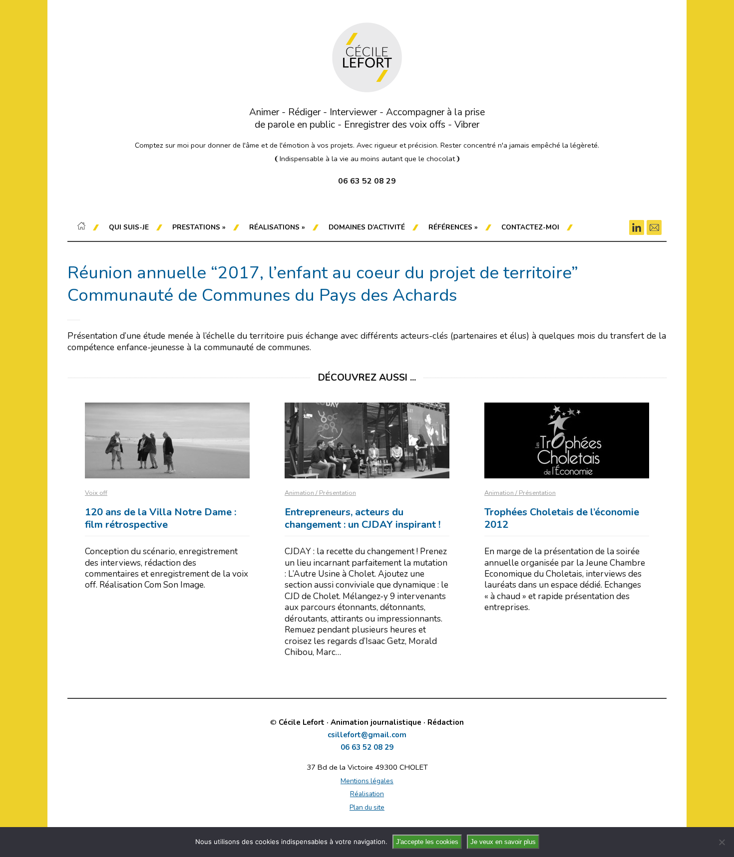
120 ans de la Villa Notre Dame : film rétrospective (160, 518)
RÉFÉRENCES (453, 227)
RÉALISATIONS (277, 227)
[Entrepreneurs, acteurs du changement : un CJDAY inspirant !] (367, 440)
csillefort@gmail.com (367, 735)
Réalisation (367, 794)
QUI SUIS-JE (129, 227)
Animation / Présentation (320, 492)
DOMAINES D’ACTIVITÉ (367, 227)
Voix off (96, 492)
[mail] (654, 227)
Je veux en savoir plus (503, 842)
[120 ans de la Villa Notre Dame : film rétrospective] (167, 440)
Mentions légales (367, 781)
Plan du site (367, 807)
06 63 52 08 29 (367, 747)
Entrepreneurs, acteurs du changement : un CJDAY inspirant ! (362, 518)
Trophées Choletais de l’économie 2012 (561, 518)
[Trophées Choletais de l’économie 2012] (566, 440)
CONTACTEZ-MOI (530, 227)
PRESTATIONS (199, 227)
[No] (722, 842)
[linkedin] (636, 227)
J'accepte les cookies (427, 842)
